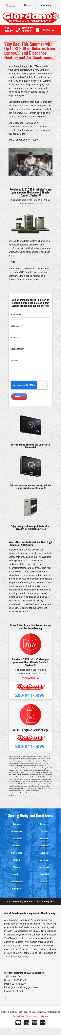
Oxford (16, 860)
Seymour (44, 860)
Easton (44, 831)
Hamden (44, 838)
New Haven (16, 853)
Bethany (44, 824)
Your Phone (16, 337)
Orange (44, 853)
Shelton (16, 867)
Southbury (44, 867)
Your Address (17, 349)
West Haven (17, 881)
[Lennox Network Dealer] (13, 5)
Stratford (16, 874)
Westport (16, 888)
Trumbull (44, 874)
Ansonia (17, 824)
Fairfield (17, 838)
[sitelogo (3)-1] (30, 12)
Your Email (16, 326)
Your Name (16, 314)
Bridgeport (16, 831)
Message (15, 360)
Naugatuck (44, 845)
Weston (44, 881)
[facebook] (6, 997)
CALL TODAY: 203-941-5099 (23, 140)
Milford (16, 845)
